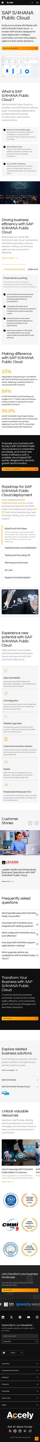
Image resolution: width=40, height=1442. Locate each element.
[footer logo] (20, 1419)
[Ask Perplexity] (20, 1431)
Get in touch (7, 1018)
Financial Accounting (14, 269)
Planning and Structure (16, 563)
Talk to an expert (8, 258)
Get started (7, 1290)
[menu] (37, 2)
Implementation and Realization (21, 548)
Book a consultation (10, 48)
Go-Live (8, 570)
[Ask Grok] (30, 1431)
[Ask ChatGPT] (15, 1431)
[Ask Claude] (10, 1431)
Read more (6, 881)
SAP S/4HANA (9, 1080)
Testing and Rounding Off (17, 555)
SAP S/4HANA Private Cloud (16, 1087)
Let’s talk (37, 1438)
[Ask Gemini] (25, 1431)
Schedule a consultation (12, 469)
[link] (3, 1317)
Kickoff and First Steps (16, 528)
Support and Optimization (18, 577)
